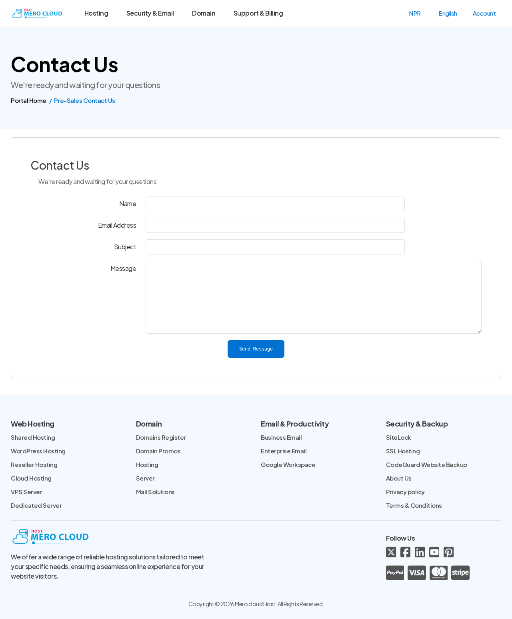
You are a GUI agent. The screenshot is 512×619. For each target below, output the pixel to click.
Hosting (147, 464)
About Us (399, 478)
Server (145, 478)
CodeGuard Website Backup (426, 464)
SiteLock (398, 437)
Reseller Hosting (34, 464)
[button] (418, 13)
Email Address (117, 225)
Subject (125, 246)
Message (123, 268)
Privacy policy (405, 491)
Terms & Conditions (414, 505)
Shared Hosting (33, 437)
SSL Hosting (403, 451)
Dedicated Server (36, 505)
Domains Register (161, 437)
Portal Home (28, 100)
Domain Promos (158, 451)
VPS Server (26, 491)
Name (127, 203)
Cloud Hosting (31, 478)
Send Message (256, 349)
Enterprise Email (283, 451)
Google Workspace (288, 464)
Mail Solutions (155, 491)
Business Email (281, 437)
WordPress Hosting (38, 451)
